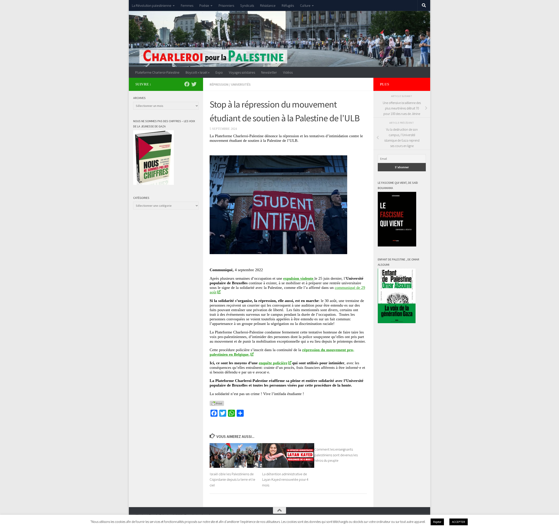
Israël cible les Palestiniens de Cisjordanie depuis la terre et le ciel (232, 479)
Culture (305, 5)
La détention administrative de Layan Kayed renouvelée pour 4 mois (285, 479)
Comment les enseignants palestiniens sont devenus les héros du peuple (336, 455)
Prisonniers (226, 5)
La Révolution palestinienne (151, 5)
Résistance (268, 5)
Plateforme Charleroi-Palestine (157, 72)
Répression (219, 84)
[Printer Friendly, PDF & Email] (217, 403)
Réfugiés (288, 5)
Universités (241, 84)
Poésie (204, 5)
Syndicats (247, 5)
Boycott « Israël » (197, 72)
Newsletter (269, 72)
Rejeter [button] (437, 522)
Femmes (187, 5)
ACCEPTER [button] (458, 522)
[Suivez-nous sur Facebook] (187, 84)
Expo (219, 72)
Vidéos (288, 72)
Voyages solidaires (242, 72)
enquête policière (273, 363)
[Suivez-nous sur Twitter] (194, 84)
